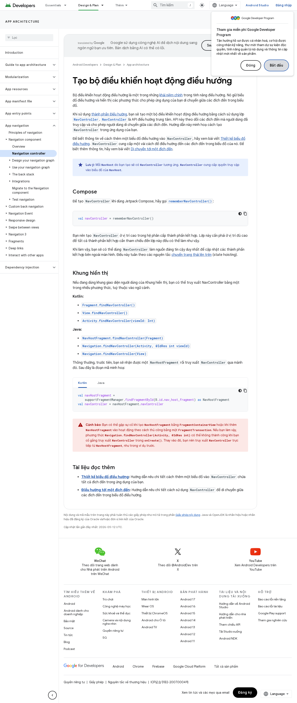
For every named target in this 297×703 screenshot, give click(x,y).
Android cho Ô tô (153, 620)
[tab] (82, 383)
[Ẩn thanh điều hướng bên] (52, 695)
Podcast (69, 649)
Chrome (138, 666)
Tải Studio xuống (230, 631)
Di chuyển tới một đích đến (151, 149)
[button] (26, 64)
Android (69, 604)
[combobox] (173, 5)
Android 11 (187, 641)
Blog (67, 642)
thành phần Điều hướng (109, 114)
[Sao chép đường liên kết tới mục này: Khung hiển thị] (112, 273)
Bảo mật (69, 621)
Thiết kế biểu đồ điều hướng (105, 477)
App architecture (22, 21)
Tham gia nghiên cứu (272, 620)
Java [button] (101, 383)
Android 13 (187, 627)
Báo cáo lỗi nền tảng (272, 599)
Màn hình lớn (150, 599)
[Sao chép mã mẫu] (245, 213)
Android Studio (257, 5)
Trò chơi (108, 599)
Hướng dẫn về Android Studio (234, 605)
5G (105, 638)
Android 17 (187, 599)
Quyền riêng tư (113, 631)
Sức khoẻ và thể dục (116, 613)
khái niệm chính (171, 95)
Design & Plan (88, 5)
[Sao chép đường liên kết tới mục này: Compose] (101, 192)
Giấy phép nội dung (187, 515)
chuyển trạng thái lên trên (192, 255)
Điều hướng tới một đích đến (105, 490)
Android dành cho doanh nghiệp (76, 612)
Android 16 (187, 606)
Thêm (119, 5)
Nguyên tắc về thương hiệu (127, 682)
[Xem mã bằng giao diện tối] (240, 213)
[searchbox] (29, 37)
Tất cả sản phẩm (226, 666)
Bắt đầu (276, 65)
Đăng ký (245, 692)
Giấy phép (96, 682)
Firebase (158, 666)
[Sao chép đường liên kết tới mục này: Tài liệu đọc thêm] (119, 467)
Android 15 (187, 613)
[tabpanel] (160, 399)
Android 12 (187, 634)
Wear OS (148, 606)
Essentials (53, 5)
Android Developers (85, 65)
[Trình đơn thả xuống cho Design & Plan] (104, 5)
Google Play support (272, 613)
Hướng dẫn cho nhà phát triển (232, 616)
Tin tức (68, 635)
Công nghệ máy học (117, 606)
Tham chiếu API (229, 624)
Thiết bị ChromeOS (155, 613)
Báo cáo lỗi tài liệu (270, 606)
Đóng (250, 65)
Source (68, 628)
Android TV (149, 627)
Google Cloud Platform (189, 666)
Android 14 (187, 620)
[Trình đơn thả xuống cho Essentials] (67, 5)
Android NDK (228, 638)
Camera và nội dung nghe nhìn (117, 622)
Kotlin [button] (82, 383)
